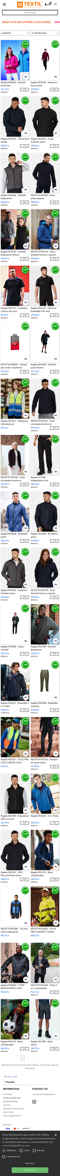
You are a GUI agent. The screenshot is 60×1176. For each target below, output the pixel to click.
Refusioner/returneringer (13, 1109)
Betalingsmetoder (10, 1101)
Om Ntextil (7, 1094)
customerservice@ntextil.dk (43, 1094)
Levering (6, 1105)
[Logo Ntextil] (29, 4)
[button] (46, 4)
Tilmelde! (10, 1082)
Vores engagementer (12, 1116)
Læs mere (26, 1145)
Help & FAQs (8, 1112)
